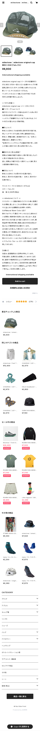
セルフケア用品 (7, 666)
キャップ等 (5, 612)
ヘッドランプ (6, 646)
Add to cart (20, 281)
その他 (4, 672)
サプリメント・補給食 (9, 659)
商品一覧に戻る (20, 696)
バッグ (4, 632)
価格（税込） (6, 686)
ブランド (4, 599)
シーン (4, 679)
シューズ (5, 626)
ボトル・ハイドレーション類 (11, 652)
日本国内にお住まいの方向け (20, 288)
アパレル (5, 605)
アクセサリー (6, 639)
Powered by (17, 710)
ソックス (4, 619)
